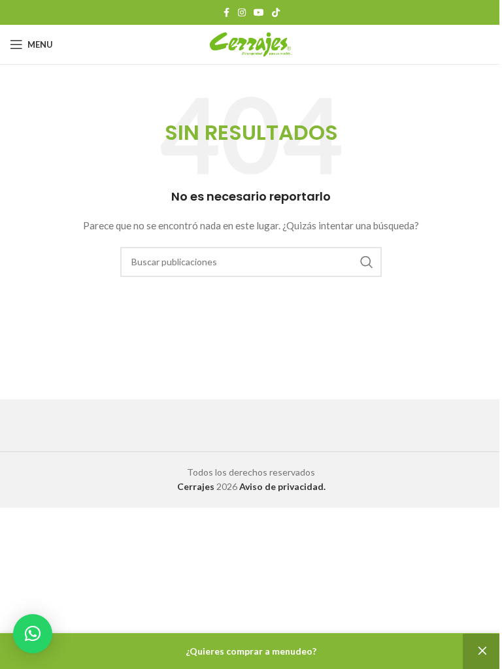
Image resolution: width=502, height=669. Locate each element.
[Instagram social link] (242, 13)
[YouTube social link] (259, 13)
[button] (32, 633)
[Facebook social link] (226, 13)
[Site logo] (251, 43)
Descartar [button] (482, 651)
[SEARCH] (367, 262)
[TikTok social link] (276, 13)
